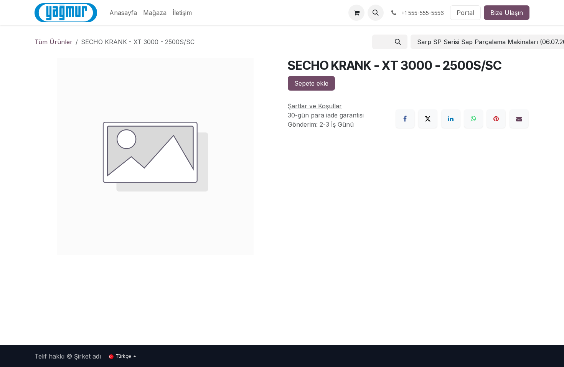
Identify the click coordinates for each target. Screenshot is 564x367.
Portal (465, 13)
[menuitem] (123, 12)
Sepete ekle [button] (311, 83)
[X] (428, 118)
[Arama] (397, 42)
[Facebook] (405, 118)
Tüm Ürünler (54, 42)
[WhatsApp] (473, 118)
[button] (376, 13)
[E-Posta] (519, 118)
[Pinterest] (496, 118)
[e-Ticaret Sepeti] (356, 13)
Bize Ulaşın (506, 13)
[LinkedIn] (451, 118)
